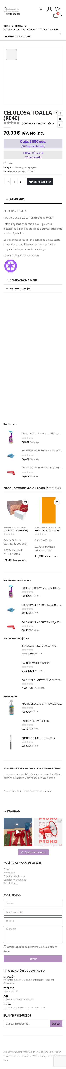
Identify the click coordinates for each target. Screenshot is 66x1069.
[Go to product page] (11, 437)
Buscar (56, 1020)
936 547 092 (14, 13)
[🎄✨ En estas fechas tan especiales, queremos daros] (18, 828)
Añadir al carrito (40, 181)
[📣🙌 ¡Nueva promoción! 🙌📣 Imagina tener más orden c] (48, 828)
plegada (24, 171)
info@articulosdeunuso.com (19, 995)
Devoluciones (11, 879)
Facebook (60, 113)
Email (60, 119)
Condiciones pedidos (15, 876)
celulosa (16, 171)
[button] (42, 9)
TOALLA (32, 171)
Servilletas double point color (16, 528)
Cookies (8, 865)
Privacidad (9, 869)
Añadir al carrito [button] (25, 502)
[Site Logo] (11, 9)
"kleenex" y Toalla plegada (25, 167)
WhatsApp (60, 125)
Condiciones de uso (14, 872)
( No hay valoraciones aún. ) (38, 123)
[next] (56, 112)
